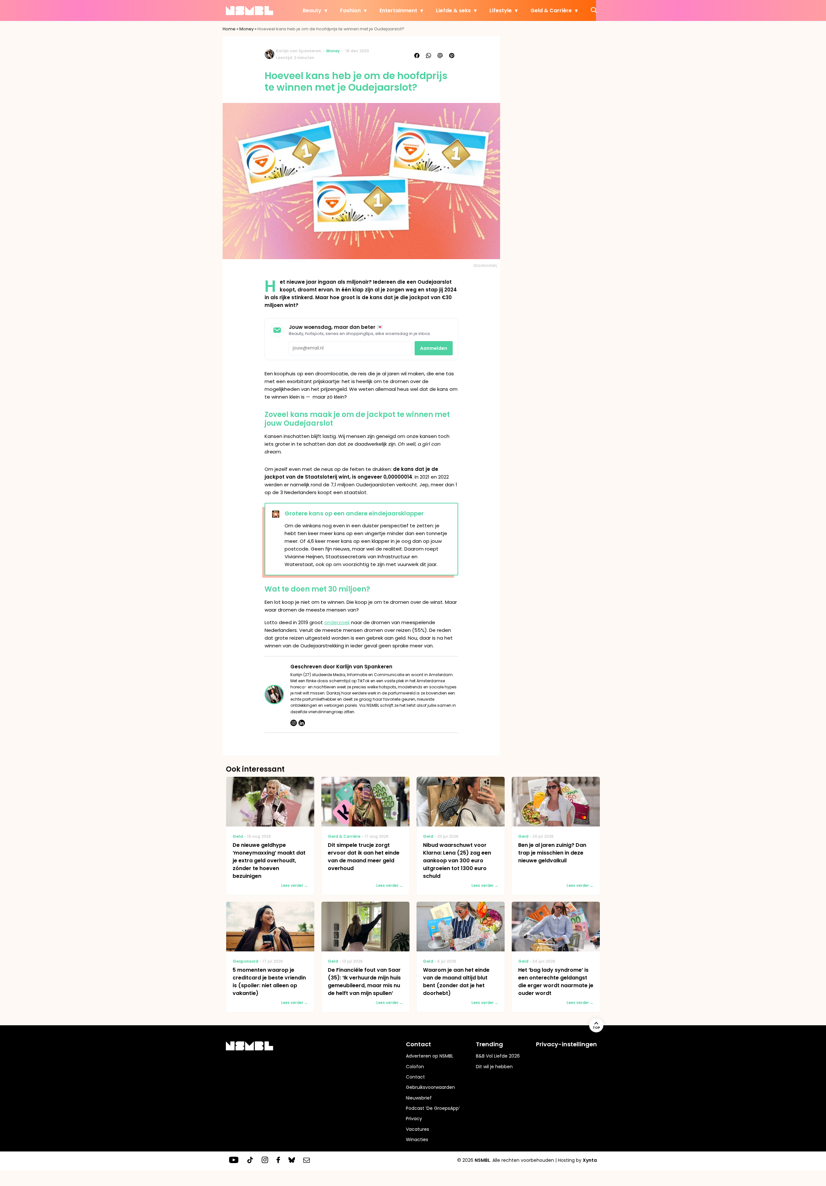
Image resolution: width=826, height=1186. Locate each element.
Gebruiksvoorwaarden (430, 1087)
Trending (489, 1044)
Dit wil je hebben (494, 1066)
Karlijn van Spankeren (298, 51)
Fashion (350, 10)
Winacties (417, 1139)
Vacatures (417, 1129)
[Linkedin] (301, 723)
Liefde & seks (453, 10)
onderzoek (337, 622)
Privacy (414, 1118)
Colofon (415, 1066)
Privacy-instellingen (566, 1044)
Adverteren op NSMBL (429, 1056)
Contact (415, 1077)
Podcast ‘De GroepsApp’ (433, 1108)
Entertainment (398, 10)
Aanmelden (433, 348)
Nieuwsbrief (419, 1098)
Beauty (312, 10)
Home (229, 29)
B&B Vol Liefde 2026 (498, 1056)
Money (246, 29)
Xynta (590, 1160)
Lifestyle (500, 10)
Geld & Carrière (551, 10)
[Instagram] (293, 723)
